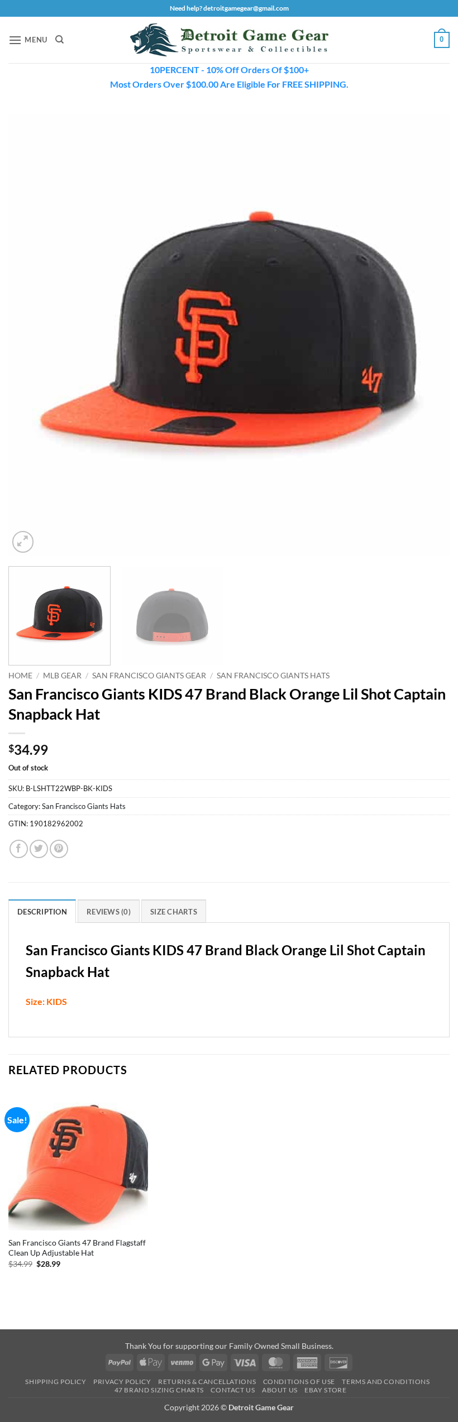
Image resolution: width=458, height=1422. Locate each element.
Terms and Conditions (386, 1381)
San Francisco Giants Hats (273, 675)
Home (20, 675)
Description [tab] (42, 911)
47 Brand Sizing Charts (159, 1390)
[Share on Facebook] (18, 849)
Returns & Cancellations (207, 1381)
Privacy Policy (122, 1381)
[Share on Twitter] (39, 849)
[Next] (427, 334)
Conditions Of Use (299, 1381)
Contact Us (233, 1390)
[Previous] (31, 334)
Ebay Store (325, 1390)
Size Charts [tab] (173, 911)
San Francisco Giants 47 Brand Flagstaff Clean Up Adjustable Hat (77, 1248)
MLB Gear (62, 675)
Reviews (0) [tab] (109, 911)
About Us (280, 1390)
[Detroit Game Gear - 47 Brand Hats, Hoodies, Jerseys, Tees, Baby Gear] (229, 40)
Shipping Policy (55, 1381)
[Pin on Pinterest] (59, 849)
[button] (27, 40)
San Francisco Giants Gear (149, 675)
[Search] (59, 39)
